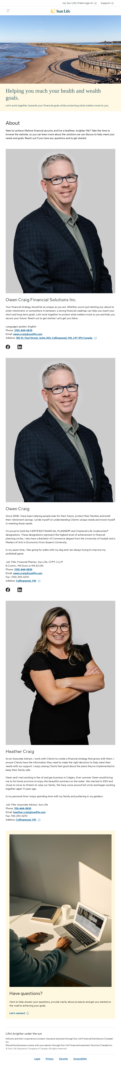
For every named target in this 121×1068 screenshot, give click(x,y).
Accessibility (80, 1058)
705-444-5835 (22, 808)
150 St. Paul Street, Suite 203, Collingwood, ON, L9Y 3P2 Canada (54, 338)
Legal (37, 1058)
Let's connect (17, 1013)
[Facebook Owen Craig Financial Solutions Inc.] (8, 347)
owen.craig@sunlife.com (27, 334)
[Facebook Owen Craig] (8, 590)
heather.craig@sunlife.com (29, 812)
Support (106, 3)
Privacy (50, 1058)
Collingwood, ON (26, 580)
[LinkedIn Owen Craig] (19, 590)
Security (63, 1058)
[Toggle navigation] (8, 10)
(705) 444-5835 (23, 330)
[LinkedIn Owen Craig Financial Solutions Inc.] (19, 347)
